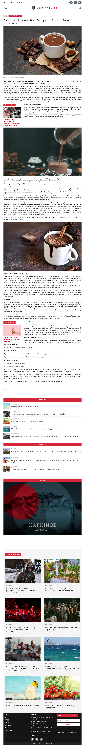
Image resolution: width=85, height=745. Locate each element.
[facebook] (71, 2)
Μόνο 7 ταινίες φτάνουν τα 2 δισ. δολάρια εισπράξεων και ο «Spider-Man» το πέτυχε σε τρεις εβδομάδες (45, 436)
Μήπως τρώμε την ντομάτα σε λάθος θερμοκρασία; (27, 421)
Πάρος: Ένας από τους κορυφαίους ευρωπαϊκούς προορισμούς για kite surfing (36, 429)
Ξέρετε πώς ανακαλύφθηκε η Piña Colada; (24, 406)
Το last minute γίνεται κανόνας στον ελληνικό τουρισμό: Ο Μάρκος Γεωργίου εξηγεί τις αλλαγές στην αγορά (44, 461)
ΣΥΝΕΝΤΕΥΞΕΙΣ (42, 444)
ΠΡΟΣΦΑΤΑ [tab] (42, 400)
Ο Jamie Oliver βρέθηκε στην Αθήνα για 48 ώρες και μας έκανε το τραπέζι (35, 469)
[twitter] (80, 2)
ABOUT (5, 2)
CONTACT (12, 2)
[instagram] (75, 2)
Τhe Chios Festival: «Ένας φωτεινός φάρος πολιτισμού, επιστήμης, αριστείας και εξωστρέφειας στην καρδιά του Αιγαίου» (46, 452)
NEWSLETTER (21, 2)
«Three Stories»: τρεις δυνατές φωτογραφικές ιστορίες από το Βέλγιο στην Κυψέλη (38, 414)
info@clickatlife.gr (39, 725)
